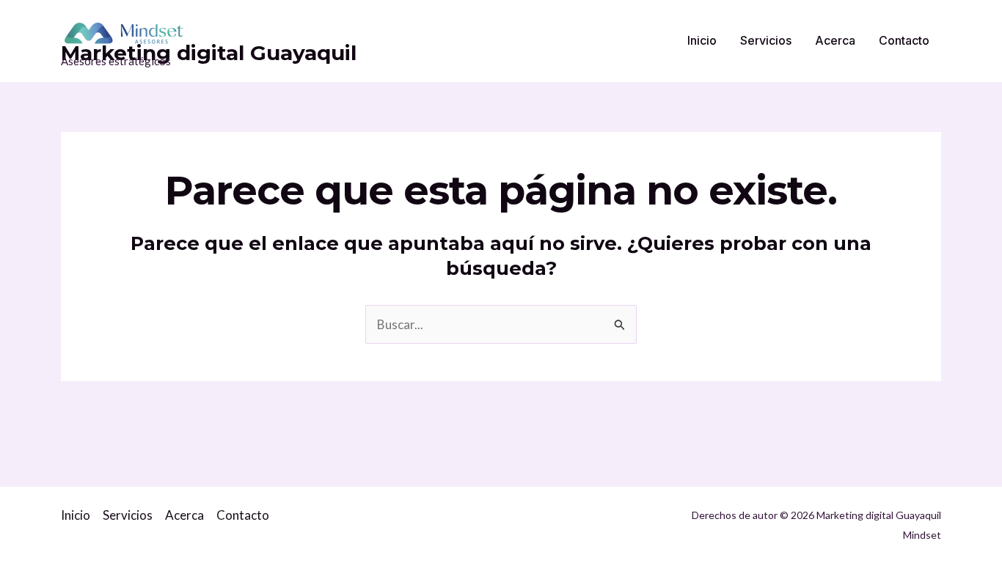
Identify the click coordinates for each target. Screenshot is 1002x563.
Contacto (904, 40)
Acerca (835, 40)
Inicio (702, 40)
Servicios (765, 40)
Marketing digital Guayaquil (208, 52)
